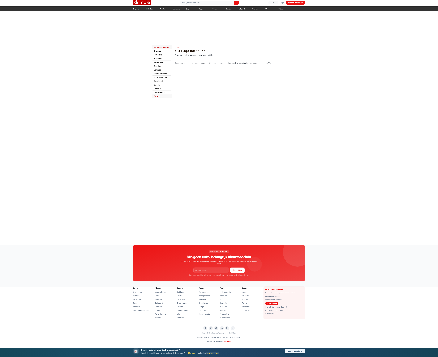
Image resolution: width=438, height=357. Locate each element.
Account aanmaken (295, 3)
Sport (188, 9)
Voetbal (245, 292)
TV (266, 9)
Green (214, 9)
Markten (255, 9)
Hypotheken (203, 303)
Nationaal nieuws (161, 47)
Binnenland (159, 299)
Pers (135, 303)
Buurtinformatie (204, 314)
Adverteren (273, 303)
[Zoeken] (236, 3)
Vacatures (163, 9)
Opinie (179, 296)
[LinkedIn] (227, 328)
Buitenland (159, 303)
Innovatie (223, 303)
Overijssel (158, 81)
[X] (211, 328)
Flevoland (158, 55)
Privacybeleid (205, 333)
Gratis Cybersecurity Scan (275, 307)
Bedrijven (180, 292)
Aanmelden (237, 270)
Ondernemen (181, 303)
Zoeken (157, 96)
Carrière (180, 307)
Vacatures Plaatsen (272, 300)
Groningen (158, 66)
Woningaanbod (204, 296)
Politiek (157, 296)
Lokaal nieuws (160, 292)
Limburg (157, 70)
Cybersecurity (225, 292)
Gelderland (158, 62)
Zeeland (157, 89)
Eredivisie (245, 296)
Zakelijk (149, 9)
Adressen (202, 299)
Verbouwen (203, 310)
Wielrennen (246, 307)
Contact (136, 296)
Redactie (136, 307)
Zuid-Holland (159, 92)
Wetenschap (225, 318)
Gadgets (223, 307)
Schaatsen (246, 310)
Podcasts (180, 318)
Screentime (224, 314)
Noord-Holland (160, 77)
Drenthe (157, 51)
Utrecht (157, 85)
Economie (158, 307)
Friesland (158, 59)
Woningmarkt (204, 292)
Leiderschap (181, 299)
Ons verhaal (137, 292)
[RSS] (233, 328)
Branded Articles (271, 296)
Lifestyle (242, 9)
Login (282, 3)
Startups (223, 296)
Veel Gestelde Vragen (141, 310)
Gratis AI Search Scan (273, 310)
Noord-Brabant (160, 74)
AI (221, 299)
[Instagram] (216, 328)
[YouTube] (222, 328)
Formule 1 (245, 299)
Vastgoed (176, 9)
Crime (280, 9)
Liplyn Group (227, 341)
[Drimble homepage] (142, 2)
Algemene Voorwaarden (219, 333)
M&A (178, 314)
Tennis (244, 303)
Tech (201, 9)
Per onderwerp (160, 314)
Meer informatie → (295, 351)
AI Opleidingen (270, 313)
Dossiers (158, 310)
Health (228, 9)
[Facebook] (205, 328)
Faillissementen (182, 310)
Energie (201, 307)
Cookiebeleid (233, 333)
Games (223, 310)
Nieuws (136, 9)
